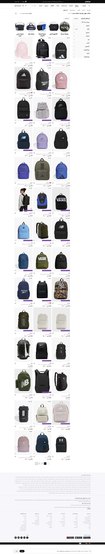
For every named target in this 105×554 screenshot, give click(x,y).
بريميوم (46, 5)
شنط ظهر (65, 10)
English (16, 1)
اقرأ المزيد (88, 508)
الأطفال (52, 5)
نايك (77, 515)
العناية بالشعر (37, 520)
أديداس (76, 517)
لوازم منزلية (24, 524)
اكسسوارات (63, 518)
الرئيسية (88, 10)
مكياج (38, 517)
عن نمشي (89, 515)
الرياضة (71, 5)
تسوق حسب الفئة (49, 515)
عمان (89, 528)
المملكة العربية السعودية (86, 521)
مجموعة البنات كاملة (23, 528)
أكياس (78, 10)
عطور (38, 518)
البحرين (89, 527)
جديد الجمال (37, 515)
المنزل (40, 5)
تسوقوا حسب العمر (23, 527)
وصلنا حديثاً (24, 515)
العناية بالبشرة (37, 521)
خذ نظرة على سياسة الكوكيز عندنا (63, 551)
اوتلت (57, 5)
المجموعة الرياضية (62, 521)
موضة (76, 5)
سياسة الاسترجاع (87, 518)
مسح (76, 29)
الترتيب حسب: (28, 13)
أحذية (64, 517)
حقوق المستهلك (87, 520)
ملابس (64, 515)
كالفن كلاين (76, 524)
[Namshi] (87, 1)
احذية (25, 518)
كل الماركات (76, 527)
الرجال (83, 10)
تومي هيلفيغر (76, 521)
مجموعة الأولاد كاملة (23, 530)
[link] (64, 29)
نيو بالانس (76, 518)
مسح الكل (76, 18)
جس (77, 520)
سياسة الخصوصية (87, 517)
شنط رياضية (72, 10)
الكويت (89, 524)
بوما (77, 525)
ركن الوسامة (50, 524)
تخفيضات (63, 525)
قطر (89, 525)
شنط (64, 520)
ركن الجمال (64, 5)
